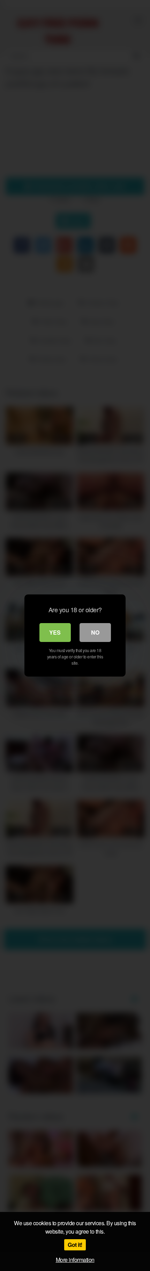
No (95, 632)
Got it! (75, 1245)
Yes (55, 632)
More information (75, 1260)
